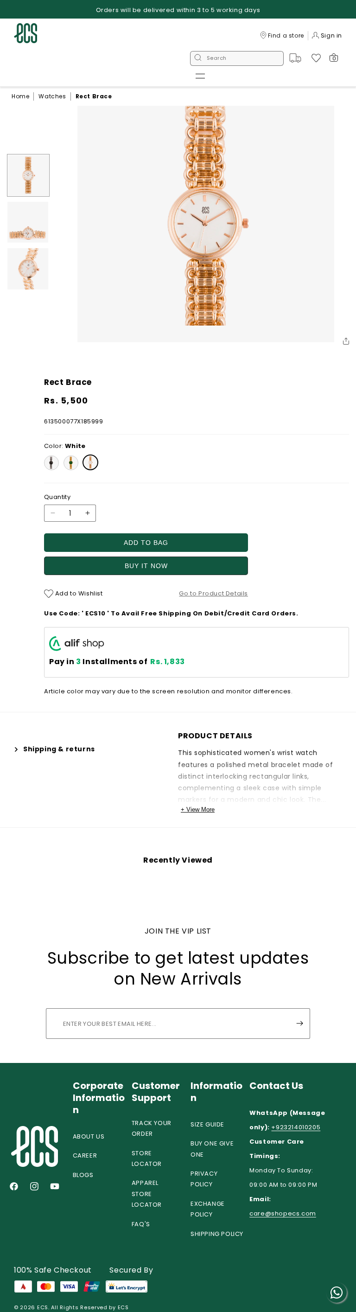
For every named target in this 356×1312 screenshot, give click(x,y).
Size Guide (207, 1124)
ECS (42, 1307)
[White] (90, 462)
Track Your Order (152, 1128)
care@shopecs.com (282, 1213)
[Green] (71, 462)
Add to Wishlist (78, 593)
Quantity (57, 497)
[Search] (198, 58)
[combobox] (237, 58)
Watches (52, 96)
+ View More (198, 809)
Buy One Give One (212, 1148)
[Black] (51, 462)
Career (85, 1155)
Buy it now (146, 566)
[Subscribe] (299, 1023)
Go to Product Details (213, 593)
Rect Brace (94, 96)
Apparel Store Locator (147, 1193)
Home (20, 96)
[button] (200, 76)
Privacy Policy (204, 1179)
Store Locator (147, 1158)
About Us (89, 1136)
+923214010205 (295, 1127)
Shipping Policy (217, 1233)
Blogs (83, 1175)
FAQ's (141, 1224)
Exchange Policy (208, 1209)
